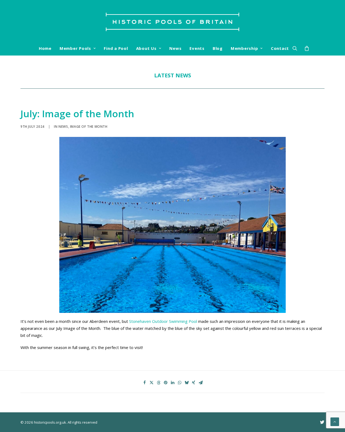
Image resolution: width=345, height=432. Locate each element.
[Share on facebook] (144, 382)
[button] (296, 48)
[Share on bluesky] (186, 382)
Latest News (172, 75)
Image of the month (89, 126)
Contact (280, 48)
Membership (244, 48)
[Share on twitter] (151, 382)
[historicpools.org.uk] (172, 20)
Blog (218, 48)
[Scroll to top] (334, 421)
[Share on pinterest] (165, 382)
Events (197, 48)
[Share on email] (200, 382)
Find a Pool (116, 48)
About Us (146, 48)
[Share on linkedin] (172, 382)
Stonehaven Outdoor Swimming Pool (163, 321)
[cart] (305, 48)
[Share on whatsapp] (179, 382)
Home (45, 48)
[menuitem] (45, 48)
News (175, 48)
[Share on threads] (158, 382)
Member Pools (75, 48)
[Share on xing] (193, 382)
